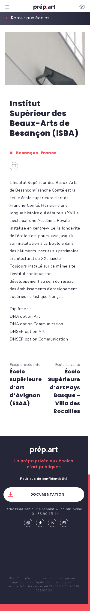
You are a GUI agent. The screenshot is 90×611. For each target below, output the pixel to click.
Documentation (47, 494)
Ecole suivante (64, 388)
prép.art (45, 8)
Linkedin (52, 523)
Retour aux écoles (30, 18)
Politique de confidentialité (44, 479)
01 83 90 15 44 (45, 514)
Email (64, 523)
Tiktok (40, 523)
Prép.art (44, 454)
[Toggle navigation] (8, 7)
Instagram (28, 523)
